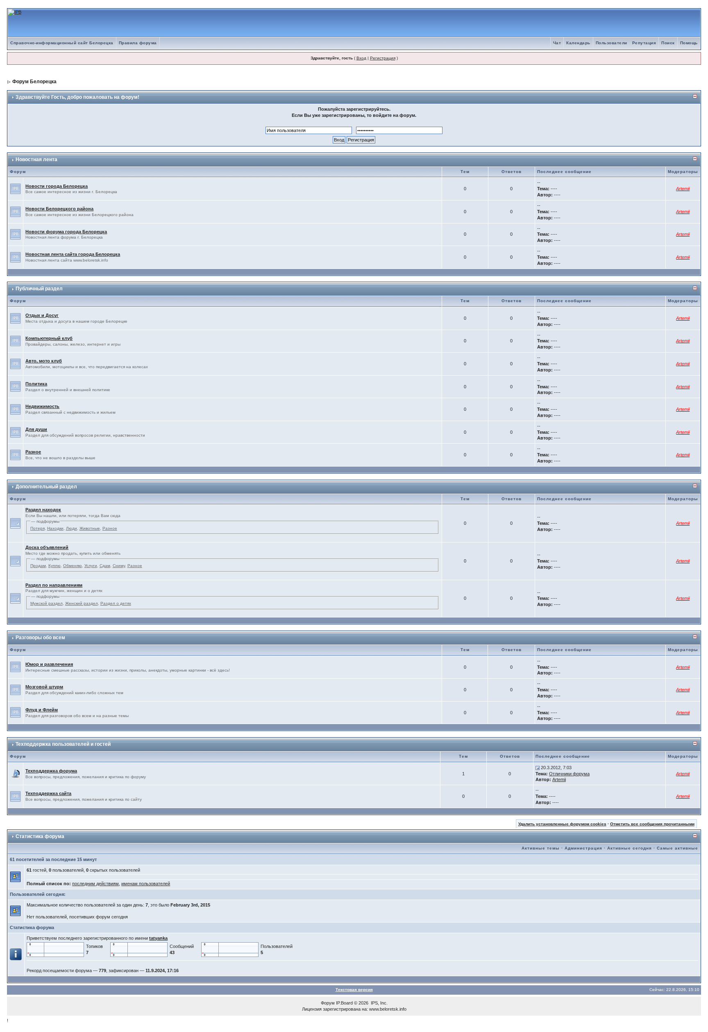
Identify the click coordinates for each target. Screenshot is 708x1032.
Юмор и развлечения (49, 664)
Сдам (105, 565)
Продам (38, 565)
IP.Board (344, 1002)
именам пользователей (145, 883)
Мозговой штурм (44, 686)
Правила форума (138, 43)
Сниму (119, 565)
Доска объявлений (46, 547)
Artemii (559, 779)
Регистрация (382, 58)
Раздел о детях (115, 603)
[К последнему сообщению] (538, 767)
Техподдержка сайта (48, 793)
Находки (55, 528)
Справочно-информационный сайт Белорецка (61, 43)
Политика (36, 383)
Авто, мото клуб (43, 360)
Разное (33, 451)
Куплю (54, 565)
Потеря (37, 528)
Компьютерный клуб (49, 338)
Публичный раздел (39, 289)
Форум (328, 1002)
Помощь (689, 43)
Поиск (668, 43)
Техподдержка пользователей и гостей (63, 744)
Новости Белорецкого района (59, 208)
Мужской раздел (46, 603)
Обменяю (72, 565)
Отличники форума (569, 773)
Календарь (578, 43)
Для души (36, 429)
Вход (361, 58)
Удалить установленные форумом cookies (562, 824)
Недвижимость (42, 406)
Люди (71, 528)
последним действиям (95, 883)
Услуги (90, 565)
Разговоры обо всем (40, 637)
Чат (557, 43)
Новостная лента (36, 159)
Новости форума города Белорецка (66, 231)
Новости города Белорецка (56, 186)
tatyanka (158, 938)
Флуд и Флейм (41, 709)
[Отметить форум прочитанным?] (15, 773)
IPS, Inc (378, 1002)
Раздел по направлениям (53, 585)
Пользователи (611, 43)
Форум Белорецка (34, 81)
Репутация (644, 43)
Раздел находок (43, 509)
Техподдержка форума (51, 770)
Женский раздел (81, 603)
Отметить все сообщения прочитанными (652, 824)
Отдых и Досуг (42, 315)
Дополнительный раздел (46, 487)
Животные (89, 528)
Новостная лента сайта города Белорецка (72, 254)
